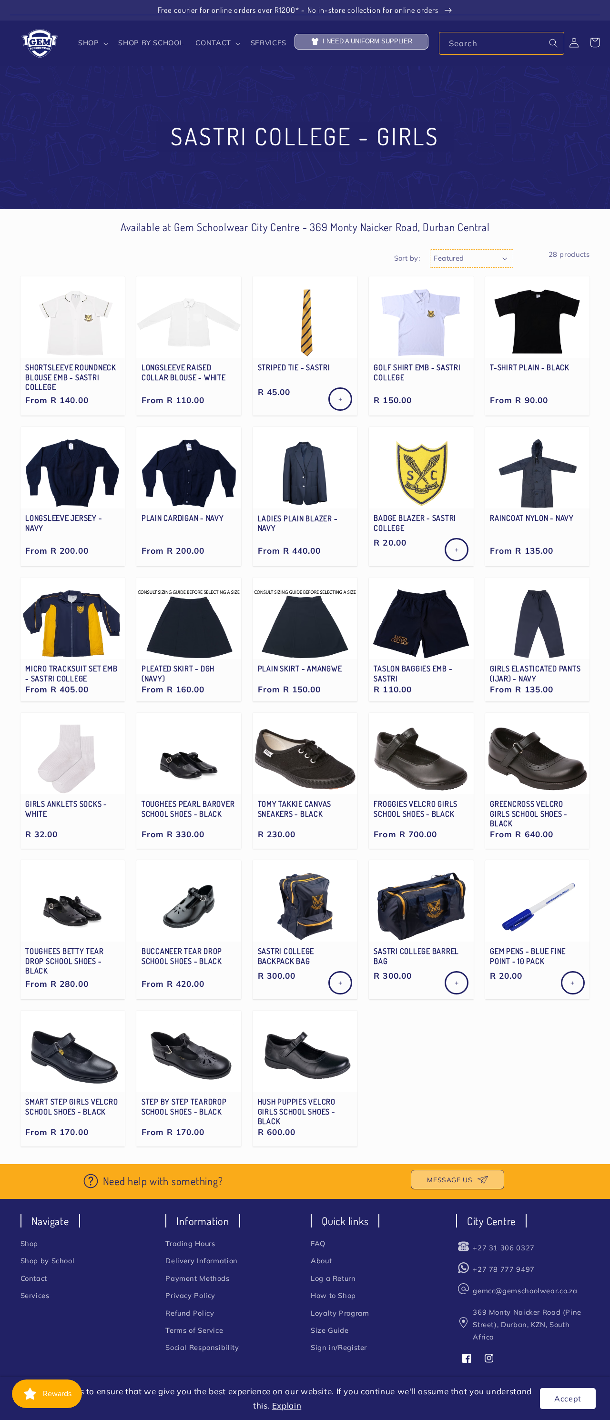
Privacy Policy (190, 1295)
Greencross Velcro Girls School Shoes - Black (529, 813)
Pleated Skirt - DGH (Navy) (178, 673)
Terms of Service (194, 1330)
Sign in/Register (339, 1347)
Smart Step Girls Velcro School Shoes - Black (71, 1106)
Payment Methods (197, 1278)
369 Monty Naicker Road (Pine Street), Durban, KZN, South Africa (527, 1324)
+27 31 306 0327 (503, 1247)
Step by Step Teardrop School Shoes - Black (184, 1106)
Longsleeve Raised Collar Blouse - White (184, 372)
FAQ (318, 1243)
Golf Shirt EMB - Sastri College (417, 372)
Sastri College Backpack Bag (286, 955)
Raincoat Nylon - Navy (532, 518)
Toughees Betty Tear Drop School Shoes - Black (64, 960)
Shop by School (47, 1260)
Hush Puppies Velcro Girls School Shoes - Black (297, 1111)
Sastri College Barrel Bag (416, 955)
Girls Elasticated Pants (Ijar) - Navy (535, 673)
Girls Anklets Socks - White (66, 808)
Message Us (449, 1180)
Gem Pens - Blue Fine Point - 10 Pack (528, 955)
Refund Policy (189, 1313)
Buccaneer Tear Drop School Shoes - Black (182, 955)
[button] (92, 43)
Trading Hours (190, 1243)
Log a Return (333, 1278)
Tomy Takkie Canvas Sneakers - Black (295, 808)
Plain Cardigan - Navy (183, 518)
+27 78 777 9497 (503, 1269)
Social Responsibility (202, 1347)
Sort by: (407, 258)
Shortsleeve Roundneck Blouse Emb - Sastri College (70, 377)
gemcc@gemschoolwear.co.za (525, 1290)
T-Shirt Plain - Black (529, 367)
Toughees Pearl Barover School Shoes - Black (188, 808)
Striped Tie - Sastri (294, 367)
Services (35, 1295)
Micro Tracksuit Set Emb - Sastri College (71, 673)
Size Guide (329, 1330)
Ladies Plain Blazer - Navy (298, 523)
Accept (567, 1398)
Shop (29, 1243)
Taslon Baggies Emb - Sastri (413, 673)
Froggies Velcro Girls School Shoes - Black (416, 808)
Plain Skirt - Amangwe (300, 668)
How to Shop (333, 1295)
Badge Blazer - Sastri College (415, 522)
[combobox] (501, 43)
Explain (286, 1405)
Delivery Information (201, 1260)
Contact (33, 1278)
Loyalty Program (340, 1313)
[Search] (553, 43)
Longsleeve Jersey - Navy (63, 522)
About (321, 1260)
